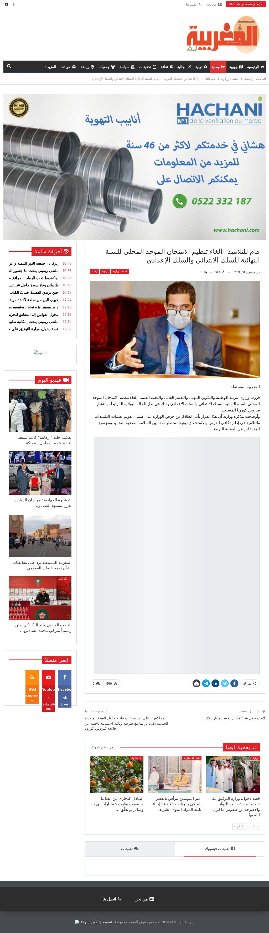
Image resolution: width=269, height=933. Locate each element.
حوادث (65, 67)
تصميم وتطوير (101, 922)
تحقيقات (145, 67)
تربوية (105, 271)
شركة (85, 922)
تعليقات (127, 849)
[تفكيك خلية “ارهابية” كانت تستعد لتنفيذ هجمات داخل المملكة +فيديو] (40, 410)
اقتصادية (137, 758)
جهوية (233, 67)
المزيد (51, 67)
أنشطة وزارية (120, 271)
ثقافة (164, 67)
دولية (199, 67)
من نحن (211, 4)
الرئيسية (253, 67)
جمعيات (104, 67)
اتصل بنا (192, 4)
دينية (255, 758)
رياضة (85, 67)
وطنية (215, 67)
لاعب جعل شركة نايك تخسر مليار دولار (235, 718)
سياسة (124, 67)
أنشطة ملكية (192, 758)
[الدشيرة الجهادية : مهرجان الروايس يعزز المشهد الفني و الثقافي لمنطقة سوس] (40, 473)
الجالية (182, 67)
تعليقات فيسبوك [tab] (217, 849)
